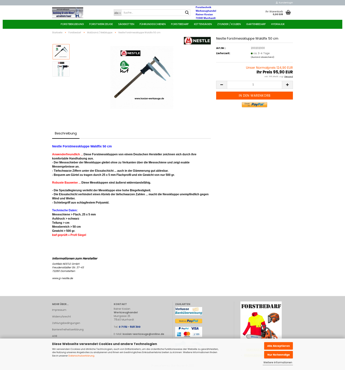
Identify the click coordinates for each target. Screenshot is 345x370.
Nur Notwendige (278, 355)
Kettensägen (203, 24)
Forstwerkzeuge (101, 24)
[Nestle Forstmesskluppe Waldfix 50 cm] (141, 77)
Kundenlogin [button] (285, 2)
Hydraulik (278, 24)
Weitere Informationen (277, 362)
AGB (54, 336)
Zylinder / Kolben (229, 24)
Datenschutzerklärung (81, 355)
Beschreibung (66, 133)
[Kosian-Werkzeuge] (80, 12)
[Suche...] (186, 13)
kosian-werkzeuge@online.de (143, 334)
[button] (221, 85)
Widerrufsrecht (61, 316)
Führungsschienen (153, 24)
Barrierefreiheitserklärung (68, 329)
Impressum (59, 310)
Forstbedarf (180, 24)
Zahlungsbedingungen (66, 323)
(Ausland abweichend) (262, 57)
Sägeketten (126, 24)
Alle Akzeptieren (278, 346)
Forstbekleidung (72, 24)
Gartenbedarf (256, 24)
